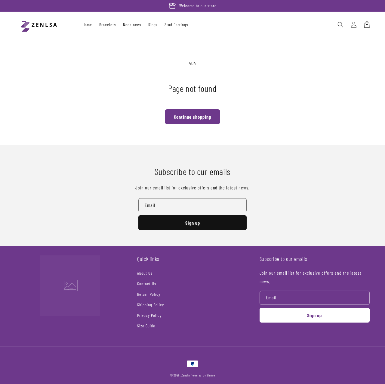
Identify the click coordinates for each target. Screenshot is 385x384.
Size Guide (146, 325)
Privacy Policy (149, 315)
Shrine (211, 375)
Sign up (192, 223)
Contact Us (146, 283)
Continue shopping (192, 117)
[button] (340, 24)
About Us (144, 273)
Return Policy (148, 294)
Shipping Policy (150, 304)
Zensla (185, 375)
